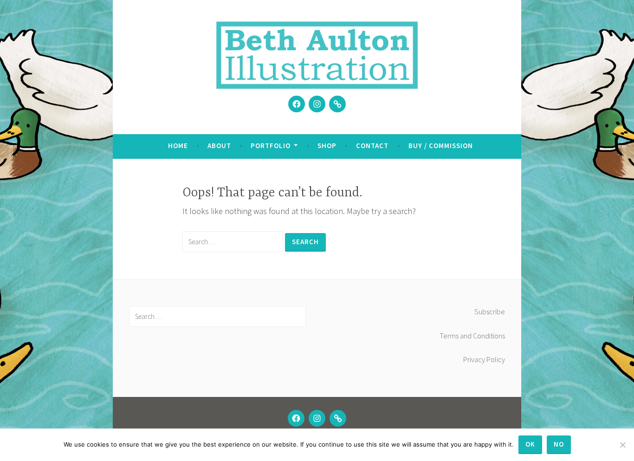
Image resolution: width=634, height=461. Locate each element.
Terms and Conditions (472, 335)
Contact (372, 145)
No (559, 444)
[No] (622, 444)
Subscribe (489, 311)
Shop (326, 145)
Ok (530, 444)
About (219, 145)
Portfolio (271, 145)
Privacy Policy (484, 359)
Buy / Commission (440, 145)
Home (178, 145)
